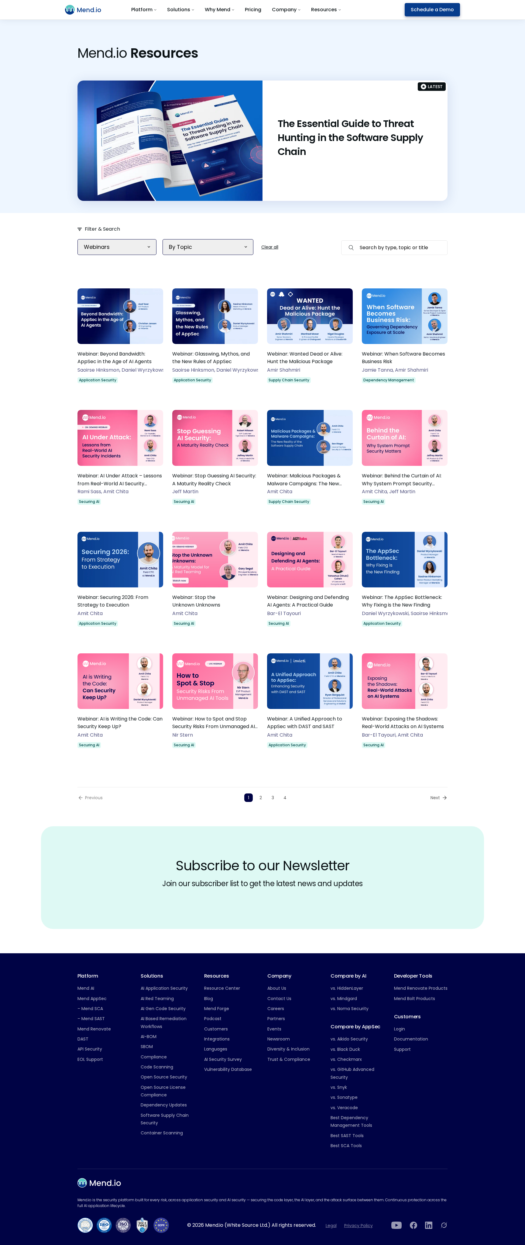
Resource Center (222, 988)
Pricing (253, 9)
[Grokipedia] (444, 1225)
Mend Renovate (94, 1029)
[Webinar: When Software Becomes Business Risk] (405, 340)
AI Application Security (164, 988)
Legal (331, 1226)
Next (435, 798)
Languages (215, 1049)
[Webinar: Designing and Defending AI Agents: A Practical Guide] (310, 583)
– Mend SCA (90, 1009)
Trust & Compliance (288, 1059)
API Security (89, 1049)
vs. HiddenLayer (347, 988)
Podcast (212, 1019)
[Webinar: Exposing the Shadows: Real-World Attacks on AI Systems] (405, 705)
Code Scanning (157, 1067)
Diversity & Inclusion (288, 1049)
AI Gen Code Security (163, 1009)
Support (402, 1049)
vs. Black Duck (345, 1049)
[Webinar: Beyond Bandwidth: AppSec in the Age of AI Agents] (120, 340)
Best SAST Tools (347, 1136)
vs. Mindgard (344, 999)
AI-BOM (148, 1036)
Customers (216, 1029)
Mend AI (85, 988)
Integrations (217, 1039)
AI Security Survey (223, 1059)
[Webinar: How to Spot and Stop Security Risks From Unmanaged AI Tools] (215, 705)
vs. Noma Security (350, 1009)
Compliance (154, 1057)
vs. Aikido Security (349, 1039)
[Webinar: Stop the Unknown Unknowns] (215, 583)
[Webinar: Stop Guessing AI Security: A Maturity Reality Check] (215, 461)
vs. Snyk (339, 1087)
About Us (276, 988)
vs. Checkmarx (346, 1059)
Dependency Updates (164, 1105)
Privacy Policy (358, 1226)
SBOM (147, 1047)
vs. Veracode (344, 1108)
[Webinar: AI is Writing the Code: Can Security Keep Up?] (120, 705)
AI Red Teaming (157, 999)
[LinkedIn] (428, 1225)
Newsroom (278, 1039)
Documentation (411, 1039)
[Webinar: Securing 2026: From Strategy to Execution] (120, 583)
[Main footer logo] (99, 1183)
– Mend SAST (91, 1019)
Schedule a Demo (432, 9)
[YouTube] (396, 1225)
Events (274, 1029)
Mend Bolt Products (414, 999)
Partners (276, 1019)
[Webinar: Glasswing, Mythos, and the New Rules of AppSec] (215, 340)
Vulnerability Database (228, 1069)
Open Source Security (164, 1077)
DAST (82, 1039)
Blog (208, 999)
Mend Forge (216, 1009)
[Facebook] (413, 1225)
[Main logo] (86, 10)
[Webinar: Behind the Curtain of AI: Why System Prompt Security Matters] (405, 461)
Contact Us (279, 999)
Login (399, 1029)
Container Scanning (162, 1133)
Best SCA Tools (346, 1146)
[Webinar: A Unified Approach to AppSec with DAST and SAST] (310, 705)
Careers (275, 1009)
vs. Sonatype (344, 1097)
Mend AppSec (92, 999)
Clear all (269, 247)
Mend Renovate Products (421, 988)
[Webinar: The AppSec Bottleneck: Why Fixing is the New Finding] (405, 583)
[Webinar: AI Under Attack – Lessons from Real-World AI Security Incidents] (120, 461)
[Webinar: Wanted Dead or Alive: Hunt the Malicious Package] (310, 340)
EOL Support (90, 1059)
